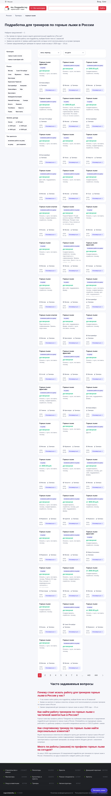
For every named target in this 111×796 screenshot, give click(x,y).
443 (88, 675)
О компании (103, 793)
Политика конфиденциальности (62, 793)
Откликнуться (50, 90)
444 (96, 675)
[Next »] (102, 675)
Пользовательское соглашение (86, 793)
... (82, 675)
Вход (99, 2)
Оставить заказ (99, 790)
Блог (104, 2)
